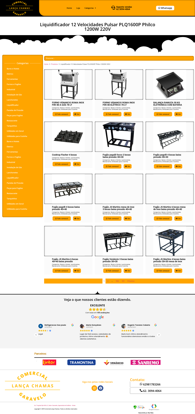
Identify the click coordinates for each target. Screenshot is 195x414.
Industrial (11, 89)
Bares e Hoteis (13, 68)
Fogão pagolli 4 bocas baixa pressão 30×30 (167, 155)
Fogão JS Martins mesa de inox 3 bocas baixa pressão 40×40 (118, 208)
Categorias (89, 8)
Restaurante (12, 120)
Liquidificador (13, 105)
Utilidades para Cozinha (17, 136)
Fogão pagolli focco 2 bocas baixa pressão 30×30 (117, 155)
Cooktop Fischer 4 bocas (64, 154)
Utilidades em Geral (15, 131)
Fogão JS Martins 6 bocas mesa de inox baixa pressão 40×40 (169, 208)
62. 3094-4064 (152, 391)
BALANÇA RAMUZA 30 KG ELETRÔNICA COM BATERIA (167, 103)
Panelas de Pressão (15, 110)
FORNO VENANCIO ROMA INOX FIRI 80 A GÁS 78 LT (68, 103)
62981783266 (151, 384)
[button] (159, 335)
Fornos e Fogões (14, 84)
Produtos (54, 64)
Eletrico (10, 74)
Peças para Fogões (15, 115)
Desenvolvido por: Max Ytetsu (145, 412)
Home (69, 8)
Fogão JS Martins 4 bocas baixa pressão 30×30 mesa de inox (169, 260)
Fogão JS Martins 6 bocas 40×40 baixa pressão (65, 260)
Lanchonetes (12, 100)
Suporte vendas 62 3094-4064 (124, 8)
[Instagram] (94, 388)
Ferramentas (12, 79)
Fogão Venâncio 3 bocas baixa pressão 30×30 (118, 260)
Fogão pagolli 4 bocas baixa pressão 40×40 (66, 208)
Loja (78, 8)
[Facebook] (100, 388)
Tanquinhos (12, 126)
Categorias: (56, 108)
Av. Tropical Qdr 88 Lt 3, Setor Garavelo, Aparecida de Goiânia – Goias (54, 405)
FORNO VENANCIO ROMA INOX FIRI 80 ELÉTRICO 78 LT (119, 103)
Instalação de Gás (14, 94)
